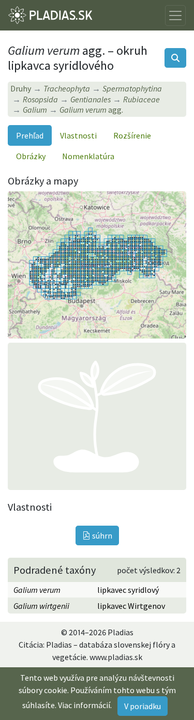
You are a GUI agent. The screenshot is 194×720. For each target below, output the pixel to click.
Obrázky (31, 156)
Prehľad (29, 135)
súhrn (101, 535)
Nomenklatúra (88, 156)
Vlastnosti (78, 135)
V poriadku (142, 706)
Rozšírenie (132, 135)
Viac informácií (84, 705)
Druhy (20, 88)
